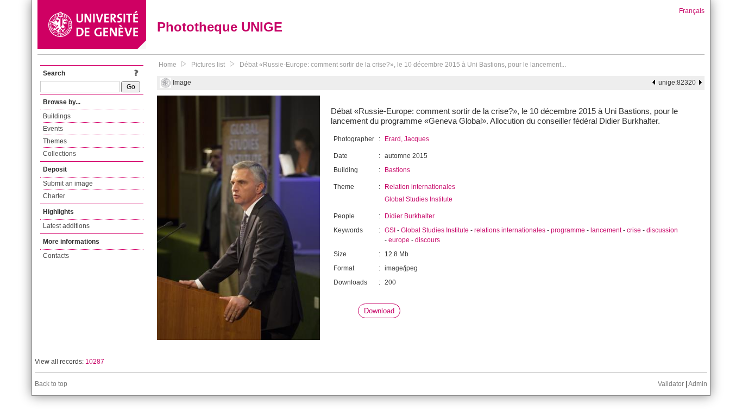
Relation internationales (420, 187)
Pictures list (208, 64)
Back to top (51, 384)
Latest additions (66, 226)
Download (379, 311)
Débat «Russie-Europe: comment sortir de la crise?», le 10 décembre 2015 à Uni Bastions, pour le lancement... (403, 64)
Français (692, 11)
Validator (671, 384)
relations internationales (509, 230)
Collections (59, 153)
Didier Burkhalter (410, 216)
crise (634, 230)
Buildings (57, 116)
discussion (662, 230)
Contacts (56, 256)
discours (427, 240)
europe (399, 240)
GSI (390, 230)
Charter (54, 196)
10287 (94, 361)
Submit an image (68, 183)
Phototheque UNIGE (219, 27)
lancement (605, 230)
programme (568, 230)
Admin (697, 384)
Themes (55, 141)
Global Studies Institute (418, 199)
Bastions (397, 170)
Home (168, 64)
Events (53, 128)
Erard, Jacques (407, 139)
